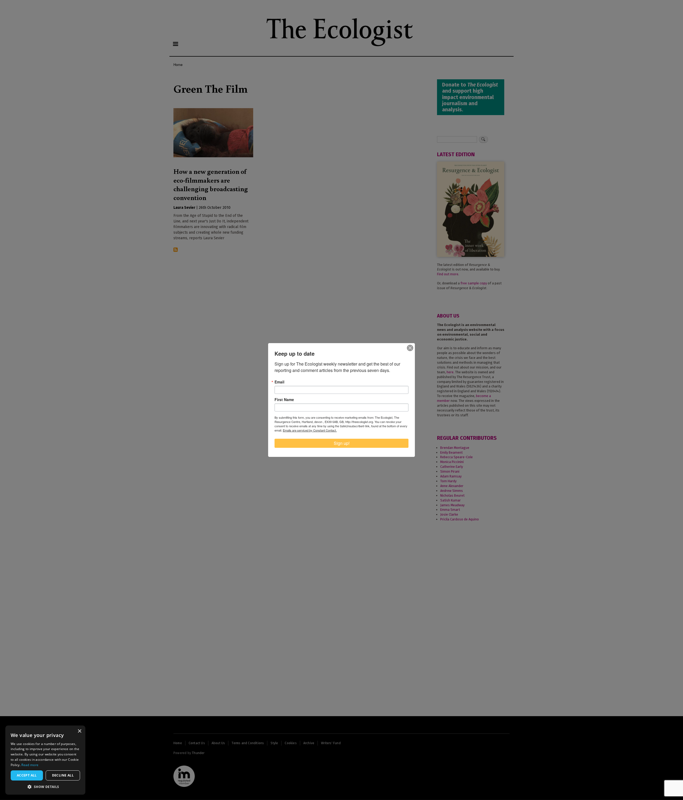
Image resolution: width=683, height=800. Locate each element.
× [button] (79, 731)
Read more (29, 765)
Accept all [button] (27, 775)
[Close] (410, 348)
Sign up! (342, 443)
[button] (45, 786)
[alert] (45, 760)
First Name (284, 399)
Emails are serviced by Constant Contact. (310, 430)
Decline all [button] (63, 775)
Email (279, 382)
